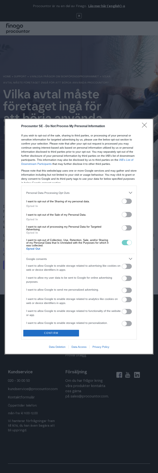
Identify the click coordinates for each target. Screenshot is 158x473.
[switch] (127, 201)
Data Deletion (57, 346)
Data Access (79, 346)
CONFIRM (51, 333)
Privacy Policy (100, 346)
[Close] (145, 126)
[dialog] (79, 236)
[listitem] (79, 193)
